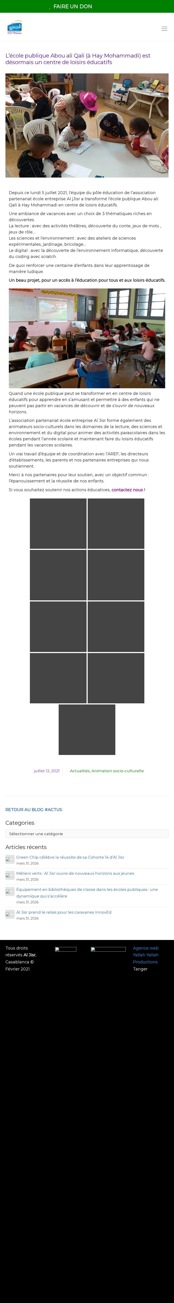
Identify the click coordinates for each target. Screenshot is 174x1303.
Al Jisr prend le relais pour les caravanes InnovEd (63, 912)
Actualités (80, 771)
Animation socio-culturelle (118, 771)
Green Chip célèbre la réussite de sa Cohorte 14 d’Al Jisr (70, 857)
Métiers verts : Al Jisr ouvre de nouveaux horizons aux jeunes (75, 873)
